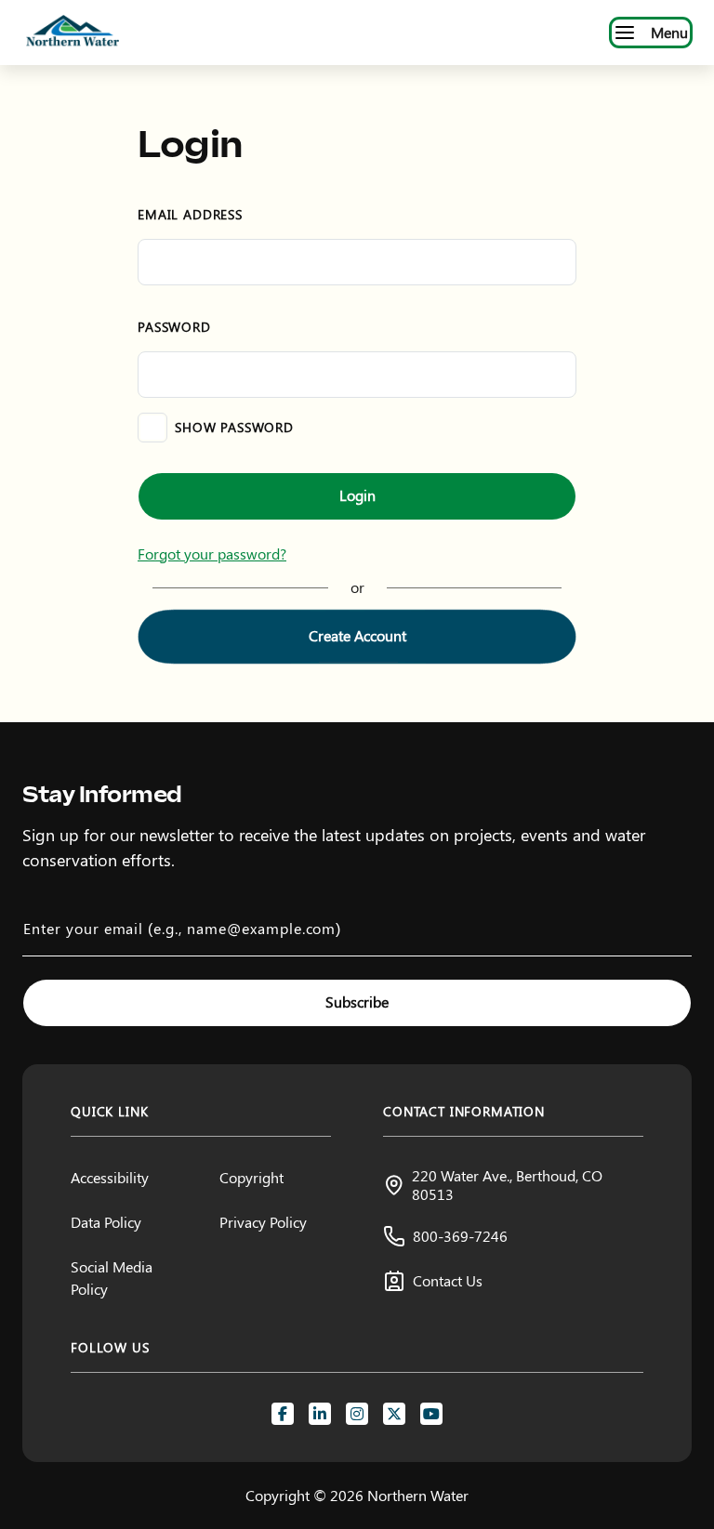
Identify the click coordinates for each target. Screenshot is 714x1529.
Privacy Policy (263, 1222)
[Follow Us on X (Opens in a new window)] (394, 1414)
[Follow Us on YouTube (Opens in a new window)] (431, 1414)
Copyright (251, 1177)
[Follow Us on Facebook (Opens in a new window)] (282, 1414)
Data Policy (106, 1222)
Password (174, 327)
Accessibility (110, 1177)
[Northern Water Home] (72, 32)
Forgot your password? (212, 553)
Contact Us (448, 1280)
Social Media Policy (111, 1277)
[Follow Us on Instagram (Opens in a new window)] (357, 1414)
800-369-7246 (460, 1236)
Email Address (190, 214)
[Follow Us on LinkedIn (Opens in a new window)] (320, 1414)
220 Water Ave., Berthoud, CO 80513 (507, 1184)
